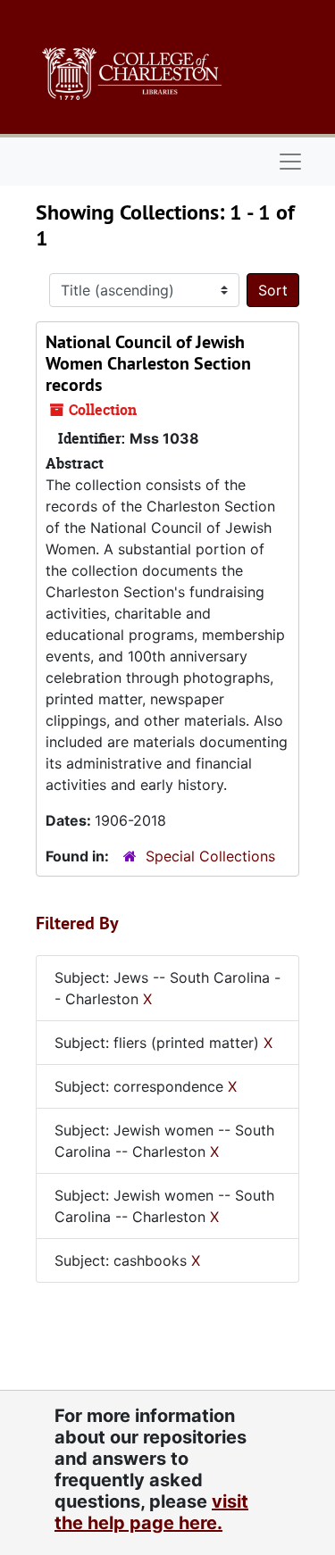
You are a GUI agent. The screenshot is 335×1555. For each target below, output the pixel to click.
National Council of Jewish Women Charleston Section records (148, 363)
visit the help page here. (151, 1512)
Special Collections (210, 856)
